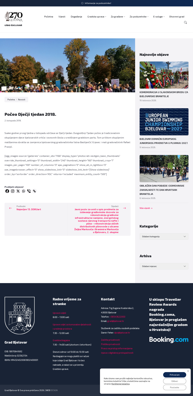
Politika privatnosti (110, 344)
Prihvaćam (175, 374)
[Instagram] (12, 191)
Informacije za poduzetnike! (98, 3)
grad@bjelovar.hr (115, 321)
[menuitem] (48, 16)
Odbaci (174, 381)
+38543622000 (117, 316)
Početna (11, 99)
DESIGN (54, 390)
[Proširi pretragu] (185, 22)
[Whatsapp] (23, 191)
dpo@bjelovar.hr (122, 332)
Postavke (174, 387)
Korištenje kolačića (121, 383)
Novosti (21, 99)
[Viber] (29, 191)
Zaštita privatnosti (110, 339)
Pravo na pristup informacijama (116, 348)
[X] (18, 191)
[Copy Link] (34, 191)
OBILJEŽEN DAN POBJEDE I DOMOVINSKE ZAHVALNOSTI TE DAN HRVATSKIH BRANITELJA (162, 189)
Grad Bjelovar (13, 25)
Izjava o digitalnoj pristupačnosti (117, 352)
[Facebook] (7, 191)
